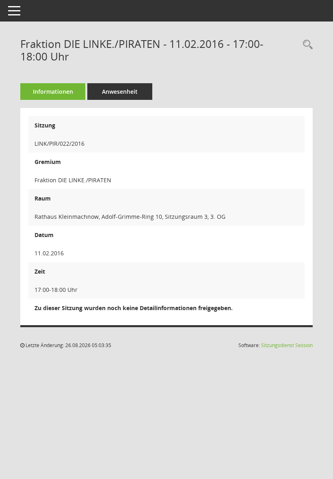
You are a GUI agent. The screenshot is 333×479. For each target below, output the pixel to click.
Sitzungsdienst (287, 345)
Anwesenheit (120, 91)
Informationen (53, 91)
